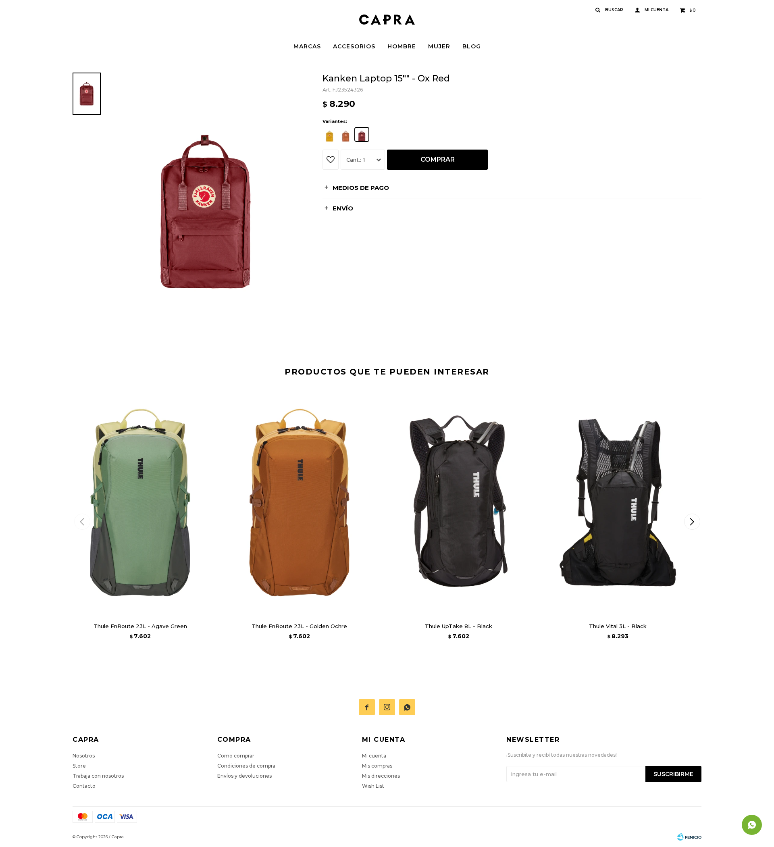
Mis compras (377, 766)
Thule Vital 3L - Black (618, 626)
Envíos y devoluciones (244, 776)
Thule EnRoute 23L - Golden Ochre (299, 626)
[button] (692, 522)
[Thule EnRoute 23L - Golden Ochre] (299, 502)
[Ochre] (329, 134)
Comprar (437, 159)
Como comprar (235, 756)
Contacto (84, 786)
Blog (471, 46)
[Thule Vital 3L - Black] (617, 502)
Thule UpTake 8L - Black (458, 626)
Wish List (373, 786)
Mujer (439, 46)
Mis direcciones (381, 776)
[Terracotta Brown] (346, 134)
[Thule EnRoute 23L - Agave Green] (140, 502)
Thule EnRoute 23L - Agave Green (140, 626)
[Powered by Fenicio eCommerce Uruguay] (689, 837)
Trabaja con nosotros (98, 776)
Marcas (307, 46)
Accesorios (354, 46)
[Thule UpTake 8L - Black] (458, 502)
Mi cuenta (374, 756)
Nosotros (84, 756)
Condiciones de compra (246, 766)
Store (79, 766)
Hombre (401, 46)
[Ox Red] (362, 134)
